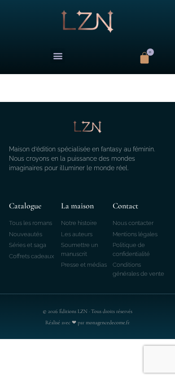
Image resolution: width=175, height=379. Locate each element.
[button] (57, 55)
